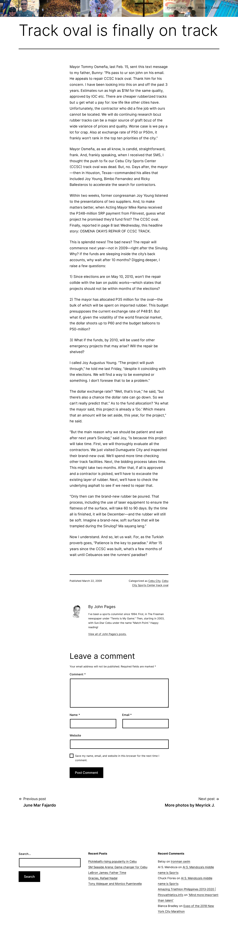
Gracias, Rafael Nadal (102, 878)
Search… (25, 854)
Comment (78, 674)
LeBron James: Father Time (107, 872)
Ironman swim (180, 861)
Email (215, 8)
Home (171, 8)
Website (75, 735)
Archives (186, 8)
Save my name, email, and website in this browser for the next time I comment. (117, 758)
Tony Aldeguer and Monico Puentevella (115, 883)
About (202, 8)
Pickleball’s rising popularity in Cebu (112, 861)
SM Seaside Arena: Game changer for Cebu (117, 867)
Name (75, 715)
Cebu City (154, 580)
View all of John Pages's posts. (107, 634)
